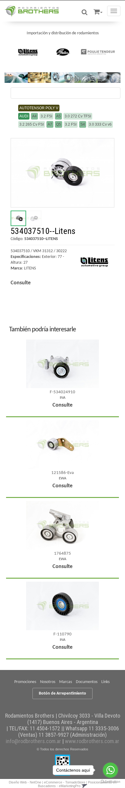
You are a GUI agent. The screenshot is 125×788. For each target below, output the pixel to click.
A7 (50, 124)
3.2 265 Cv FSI (31, 124)
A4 (34, 116)
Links (105, 682)
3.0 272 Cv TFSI (78, 116)
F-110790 (62, 634)
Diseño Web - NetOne (25, 782)
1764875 (62, 553)
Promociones (25, 682)
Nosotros (47, 682)
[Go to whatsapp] (110, 770)
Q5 (58, 124)
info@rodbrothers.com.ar (33, 741)
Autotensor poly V (38, 108)
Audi (23, 116)
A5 (58, 116)
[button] (98, 10)
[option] (27, 52)
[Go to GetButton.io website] (110, 782)
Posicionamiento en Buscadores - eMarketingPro (77, 784)
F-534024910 (62, 392)
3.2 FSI (46, 116)
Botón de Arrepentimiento (62, 693)
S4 (82, 124)
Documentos (86, 682)
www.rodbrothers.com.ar (92, 741)
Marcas (65, 682)
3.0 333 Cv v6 (100, 124)
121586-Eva (62, 473)
